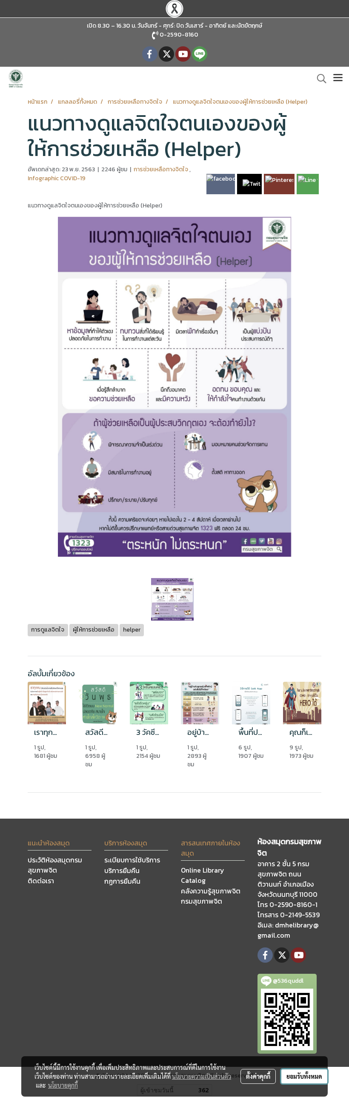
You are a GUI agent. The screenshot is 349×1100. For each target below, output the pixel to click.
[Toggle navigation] (338, 78)
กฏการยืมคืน (122, 881)
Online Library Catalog (202, 875)
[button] (318, 78)
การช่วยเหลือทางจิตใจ (161, 169)
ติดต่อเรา (41, 881)
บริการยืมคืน (122, 870)
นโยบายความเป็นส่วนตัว (201, 1076)
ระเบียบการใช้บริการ (132, 860)
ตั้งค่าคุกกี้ (258, 1076)
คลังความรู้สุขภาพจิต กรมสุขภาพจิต (210, 896)
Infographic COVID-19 (57, 178)
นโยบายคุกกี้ (63, 1085)
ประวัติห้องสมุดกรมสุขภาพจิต (55, 865)
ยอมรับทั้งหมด (304, 1076)
